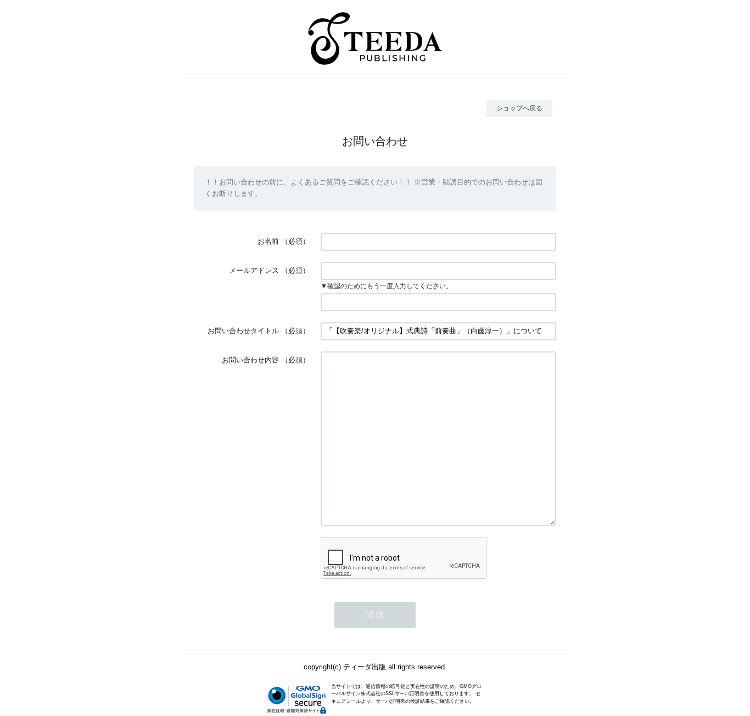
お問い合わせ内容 (250, 360)
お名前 (268, 241)
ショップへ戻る (519, 108)
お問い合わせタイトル (243, 331)
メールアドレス (254, 270)
